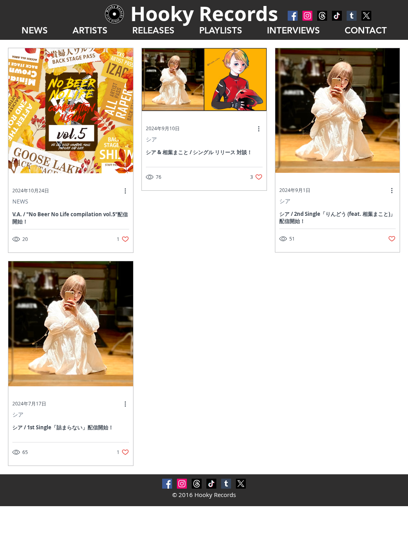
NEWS (20, 201)
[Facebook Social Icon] (293, 16)
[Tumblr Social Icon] (352, 16)
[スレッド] (322, 16)
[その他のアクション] (128, 191)
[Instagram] (307, 16)
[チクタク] (337, 16)
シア (151, 139)
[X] (366, 16)
